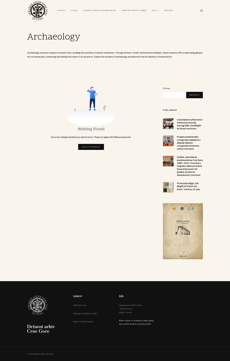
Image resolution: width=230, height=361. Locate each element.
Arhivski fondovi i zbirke (134, 10)
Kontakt (169, 10)
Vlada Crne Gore (80, 305)
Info (154, 10)
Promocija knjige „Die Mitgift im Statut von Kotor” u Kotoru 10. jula (188, 186)
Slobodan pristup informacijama (99, 10)
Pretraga (166, 88)
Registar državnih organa (83, 322)
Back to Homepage (91, 147)
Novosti (61, 10)
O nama (74, 10)
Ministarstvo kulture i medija (85, 313)
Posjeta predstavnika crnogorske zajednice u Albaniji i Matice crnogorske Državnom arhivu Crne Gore (188, 143)
